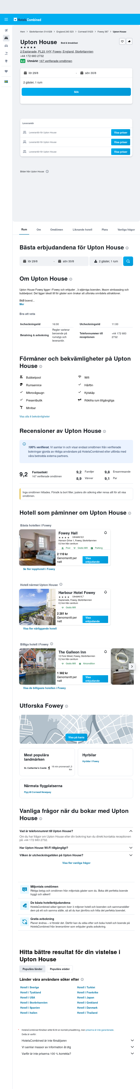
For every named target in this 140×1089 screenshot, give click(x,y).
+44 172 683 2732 (32, 56)
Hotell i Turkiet (86, 987)
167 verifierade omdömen (55, 61)
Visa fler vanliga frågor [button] (76, 863)
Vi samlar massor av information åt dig (46, 1047)
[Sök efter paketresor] (6, 53)
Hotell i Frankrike (87, 992)
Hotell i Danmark (87, 1007)
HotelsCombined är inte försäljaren (44, 1040)
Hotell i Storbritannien (34, 1002)
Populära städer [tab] (60, 969)
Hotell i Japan (85, 997)
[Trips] (6, 71)
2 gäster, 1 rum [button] (32, 82)
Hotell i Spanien (30, 1007)
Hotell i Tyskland (30, 992)
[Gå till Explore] (6, 61)
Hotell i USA (27, 997)
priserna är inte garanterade (100, 1029)
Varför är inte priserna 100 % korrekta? (46, 1053)
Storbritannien (36, 31)
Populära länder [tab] (32, 969)
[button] (6, 19)
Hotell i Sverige (29, 987)
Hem (22, 31)
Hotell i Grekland (87, 1002)
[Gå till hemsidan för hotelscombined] (27, 19)
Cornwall (82, 31)
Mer (22, 304)
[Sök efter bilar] (6, 45)
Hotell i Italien (28, 1012)
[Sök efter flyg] (6, 30)
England (61, 31)
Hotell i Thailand (87, 1012)
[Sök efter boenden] (6, 38)
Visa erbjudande (92, 559)
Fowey (101, 31)
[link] (39, 569)
